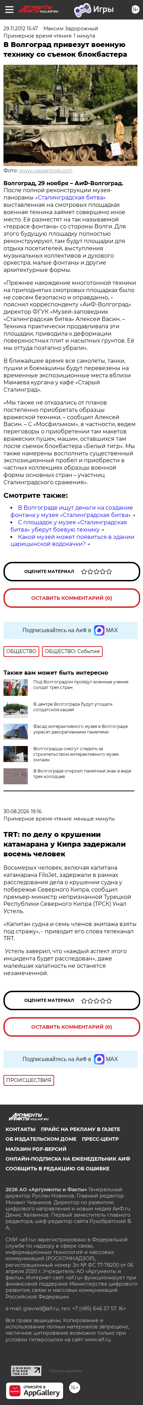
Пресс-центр (100, 1139)
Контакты (20, 1129)
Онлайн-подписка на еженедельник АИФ (68, 1159)
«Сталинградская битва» (70, 197)
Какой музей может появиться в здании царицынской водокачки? (72, 541)
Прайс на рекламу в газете (80, 1129)
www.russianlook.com (46, 170)
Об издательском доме (41, 1139)
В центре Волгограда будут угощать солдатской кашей (72, 706)
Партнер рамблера (65, 1371)
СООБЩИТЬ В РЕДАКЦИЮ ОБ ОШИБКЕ (57, 1168)
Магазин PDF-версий (36, 1149)
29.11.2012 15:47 (20, 28)
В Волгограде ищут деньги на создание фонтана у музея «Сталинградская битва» (71, 511)
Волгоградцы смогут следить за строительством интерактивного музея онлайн (76, 754)
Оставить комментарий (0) (71, 598)
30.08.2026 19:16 (22, 811)
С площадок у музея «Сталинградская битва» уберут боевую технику (68, 526)
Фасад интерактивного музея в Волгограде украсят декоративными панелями (80, 729)
